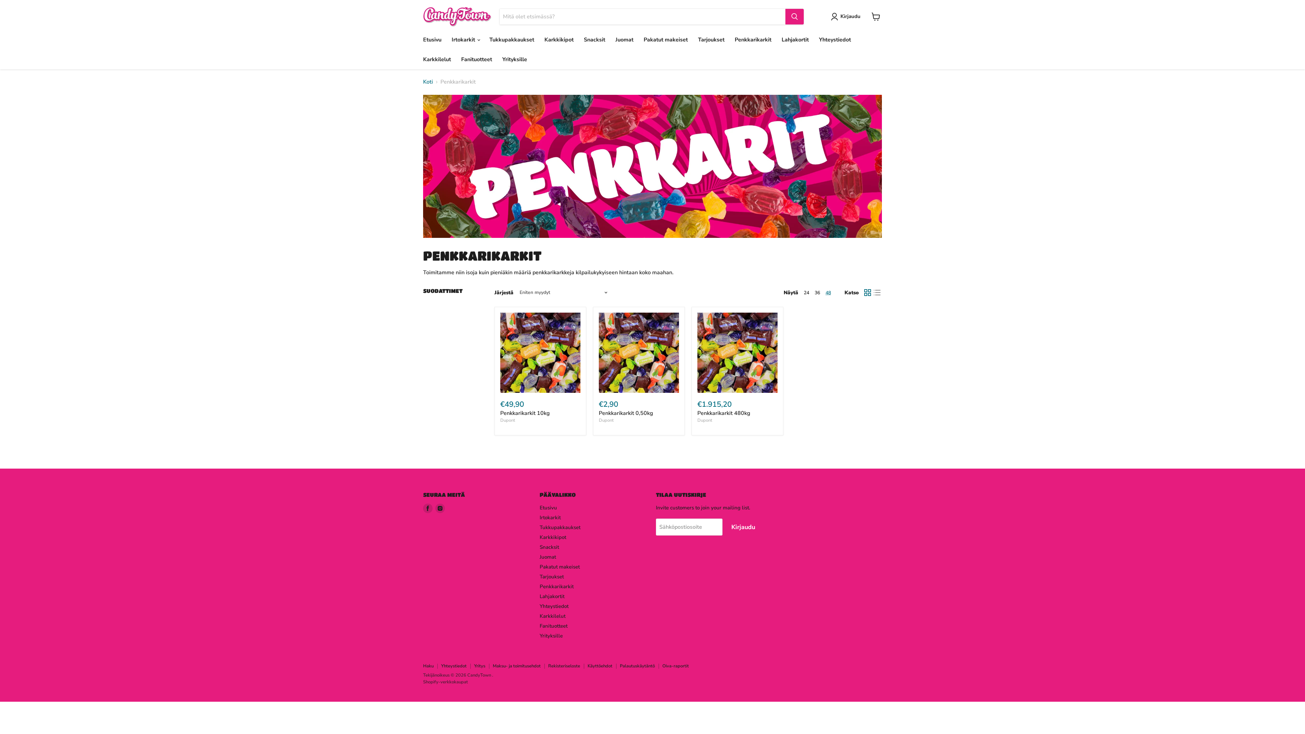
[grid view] (867, 292)
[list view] (877, 292)
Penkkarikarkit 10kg (525, 413)
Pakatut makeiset (666, 39)
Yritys (479, 666)
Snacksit (594, 39)
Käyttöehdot (600, 666)
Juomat (624, 39)
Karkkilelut (437, 59)
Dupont (507, 420)
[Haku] (794, 16)
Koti (428, 82)
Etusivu (432, 39)
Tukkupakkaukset (511, 39)
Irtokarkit (464, 39)
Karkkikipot (559, 39)
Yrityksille (514, 59)
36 (817, 293)
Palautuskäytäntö (637, 666)
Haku (428, 666)
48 (828, 293)
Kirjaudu (850, 16)
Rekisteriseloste (564, 666)
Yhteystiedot (835, 39)
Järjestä (504, 293)
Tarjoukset (711, 39)
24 (806, 293)
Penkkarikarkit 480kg (723, 413)
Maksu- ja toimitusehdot (517, 666)
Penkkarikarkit (753, 39)
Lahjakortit (795, 39)
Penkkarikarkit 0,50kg (626, 413)
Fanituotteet (476, 59)
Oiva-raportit (675, 666)
